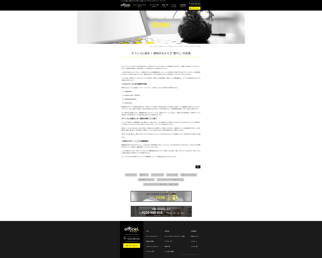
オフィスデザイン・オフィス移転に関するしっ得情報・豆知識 (161, 184)
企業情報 (183, 6)
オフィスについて (131, 175)
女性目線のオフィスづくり (146, 179)
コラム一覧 (194, 246)
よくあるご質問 (169, 251)
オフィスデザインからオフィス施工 (175, 236)
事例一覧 (165, 6)
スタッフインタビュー (152, 246)
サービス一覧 (154, 6)
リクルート (194, 241)
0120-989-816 (195, 4)
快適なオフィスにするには (166, 46)
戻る (198, 167)
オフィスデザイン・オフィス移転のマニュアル (170, 179)
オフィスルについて (139, 6)
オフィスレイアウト (157, 175)
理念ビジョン (195, 236)
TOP (147, 231)
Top (151, 46)
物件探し (167, 231)
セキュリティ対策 (172, 175)
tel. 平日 (161, 211)
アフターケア (168, 241)
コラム (173, 6)
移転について (143, 175)
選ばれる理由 (150, 241)
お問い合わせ (195, 8)
